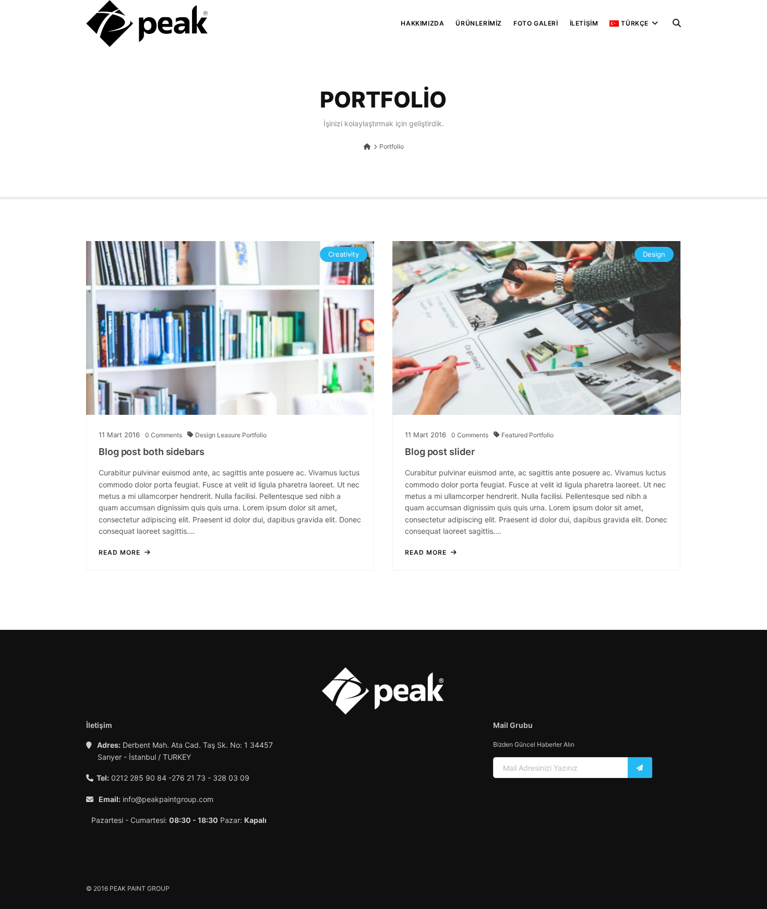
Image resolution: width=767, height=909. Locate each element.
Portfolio (254, 435)
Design (206, 435)
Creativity (343, 254)
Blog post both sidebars (152, 451)
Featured (515, 435)
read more (119, 552)
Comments (163, 435)
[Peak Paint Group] (147, 23)
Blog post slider (439, 451)
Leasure (229, 435)
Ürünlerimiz (479, 23)
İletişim (584, 23)
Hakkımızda (422, 23)
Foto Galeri (535, 23)
